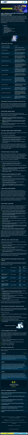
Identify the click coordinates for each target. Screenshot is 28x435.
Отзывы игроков (6, 32)
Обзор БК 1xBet (6, 27)
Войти (7, 433)
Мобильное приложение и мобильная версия (9, 31)
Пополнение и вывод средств (7, 30)
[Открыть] (23, 2)
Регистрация (20, 433)
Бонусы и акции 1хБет (7, 29)
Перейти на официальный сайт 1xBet (7, 8)
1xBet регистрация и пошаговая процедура (9, 28)
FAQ (4, 33)
